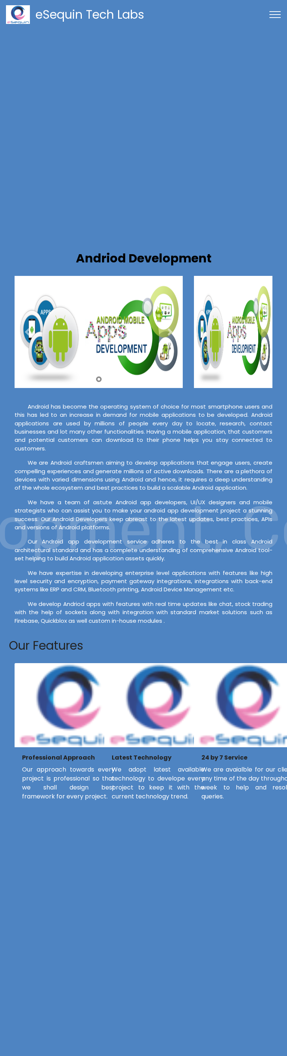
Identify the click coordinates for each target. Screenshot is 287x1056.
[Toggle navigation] (275, 14)
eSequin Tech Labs (90, 14)
